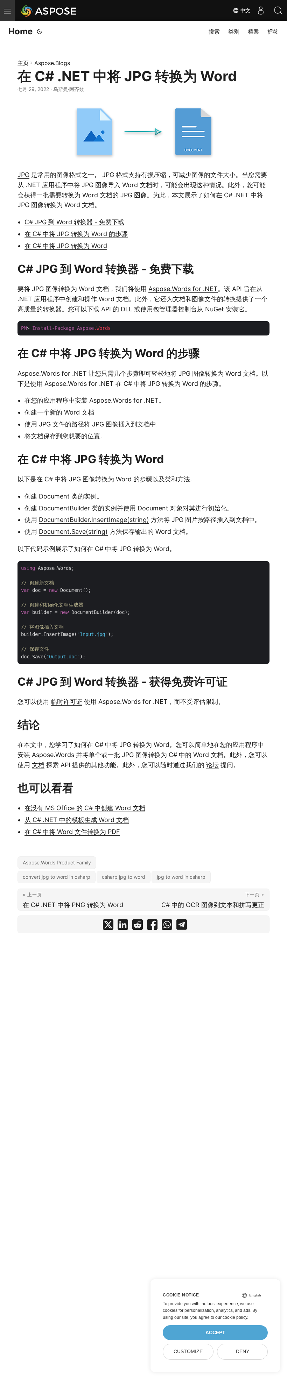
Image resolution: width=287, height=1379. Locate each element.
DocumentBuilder (64, 508)
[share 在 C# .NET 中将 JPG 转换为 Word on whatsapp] (167, 926)
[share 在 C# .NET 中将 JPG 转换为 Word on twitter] (108, 926)
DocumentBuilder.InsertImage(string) (94, 519)
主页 (23, 62)
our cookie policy (231, 1317)
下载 (93, 309)
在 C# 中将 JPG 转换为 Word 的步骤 (76, 234)
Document (54, 496)
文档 (38, 765)
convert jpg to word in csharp (56, 877)
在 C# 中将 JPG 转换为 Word (65, 245)
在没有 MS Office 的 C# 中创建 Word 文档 (84, 808)
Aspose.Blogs (52, 62)
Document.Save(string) (73, 531)
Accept (215, 1332)
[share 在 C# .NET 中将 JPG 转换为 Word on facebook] (152, 926)
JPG (23, 174)
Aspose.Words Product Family (57, 862)
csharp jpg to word (123, 877)
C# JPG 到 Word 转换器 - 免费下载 (74, 222)
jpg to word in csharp (181, 877)
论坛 (212, 765)
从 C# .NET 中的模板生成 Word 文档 (76, 819)
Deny (242, 1351)
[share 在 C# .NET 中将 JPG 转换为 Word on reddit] (137, 926)
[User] (261, 10)
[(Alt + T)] (39, 31)
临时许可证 (66, 701)
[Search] (278, 10)
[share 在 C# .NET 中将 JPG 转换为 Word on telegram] (181, 926)
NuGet (214, 309)
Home (20, 31)
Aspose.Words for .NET (183, 288)
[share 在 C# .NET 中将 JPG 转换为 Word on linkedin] (123, 926)
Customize (188, 1351)
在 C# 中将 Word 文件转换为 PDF (72, 831)
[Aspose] (49, 10)
